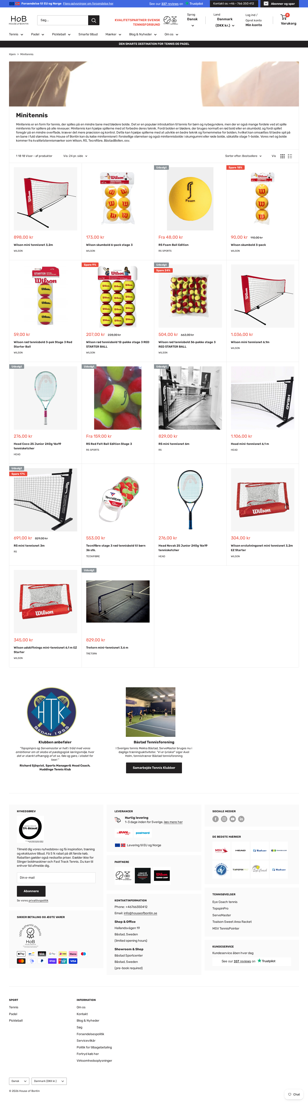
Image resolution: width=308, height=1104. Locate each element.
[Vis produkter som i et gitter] (282, 156)
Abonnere (31, 891)
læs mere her (173, 822)
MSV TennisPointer (225, 928)
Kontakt (82, 1014)
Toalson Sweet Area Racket (232, 922)
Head (17, 454)
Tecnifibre (93, 556)
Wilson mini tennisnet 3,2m (33, 245)
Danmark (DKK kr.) (45, 1081)
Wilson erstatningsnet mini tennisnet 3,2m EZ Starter (262, 548)
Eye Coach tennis (224, 902)
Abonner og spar (283, 3)
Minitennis (26, 54)
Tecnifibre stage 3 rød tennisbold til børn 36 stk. (115, 548)
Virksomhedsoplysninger (94, 1061)
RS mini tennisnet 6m (174, 444)
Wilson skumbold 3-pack (248, 245)
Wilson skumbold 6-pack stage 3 (109, 245)
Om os (169, 34)
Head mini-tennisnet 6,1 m (250, 444)
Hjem (12, 54)
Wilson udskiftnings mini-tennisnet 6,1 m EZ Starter (45, 650)
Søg (79, 1027)
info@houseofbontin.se (140, 913)
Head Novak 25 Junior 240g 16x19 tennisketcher (183, 548)
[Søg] (93, 20)
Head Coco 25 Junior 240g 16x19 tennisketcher (37, 446)
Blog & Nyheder (140, 34)
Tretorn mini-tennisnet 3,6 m (107, 647)
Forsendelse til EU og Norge (67, 3)
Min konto (254, 25)
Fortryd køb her (88, 1054)
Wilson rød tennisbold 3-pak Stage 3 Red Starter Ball (43, 344)
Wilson (18, 250)
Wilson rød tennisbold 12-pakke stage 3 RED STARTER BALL (117, 344)
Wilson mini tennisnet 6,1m (250, 342)
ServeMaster (221, 915)
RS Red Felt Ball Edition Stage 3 (109, 444)
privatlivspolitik (38, 900)
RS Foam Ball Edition (173, 245)
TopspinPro (220, 908)
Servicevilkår (86, 1041)
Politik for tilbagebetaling (94, 1047)
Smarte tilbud (88, 34)
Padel (35, 34)
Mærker (111, 34)
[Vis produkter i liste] (290, 156)
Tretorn (91, 653)
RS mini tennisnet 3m (29, 545)
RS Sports (165, 250)
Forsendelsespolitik (90, 1034)
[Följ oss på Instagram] (224, 819)
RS (160, 449)
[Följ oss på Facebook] (215, 819)
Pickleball (59, 34)
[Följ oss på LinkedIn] (241, 819)
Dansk (15, 1081)
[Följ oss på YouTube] (233, 819)
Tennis (13, 34)
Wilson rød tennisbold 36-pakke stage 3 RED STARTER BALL (187, 344)
